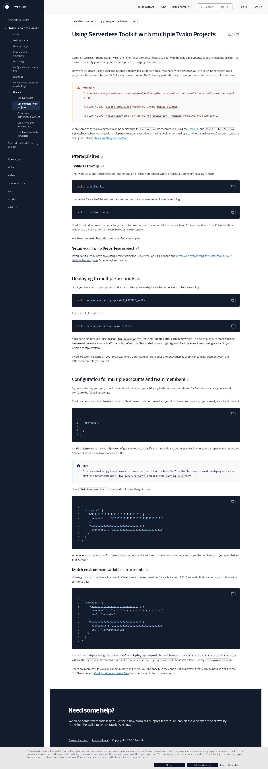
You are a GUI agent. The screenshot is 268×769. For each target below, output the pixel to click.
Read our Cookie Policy (230, 765)
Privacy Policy (100, 740)
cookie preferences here (192, 754)
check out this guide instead (110, 138)
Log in (243, 7)
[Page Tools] (134, 21)
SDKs (163, 7)
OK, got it (170, 765)
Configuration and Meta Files (111, 673)
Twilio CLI (193, 129)
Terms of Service (137, 757)
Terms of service (78, 740)
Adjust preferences (202, 765)
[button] (22, 28)
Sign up (257, 7)
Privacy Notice (85, 757)
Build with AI (146, 7)
